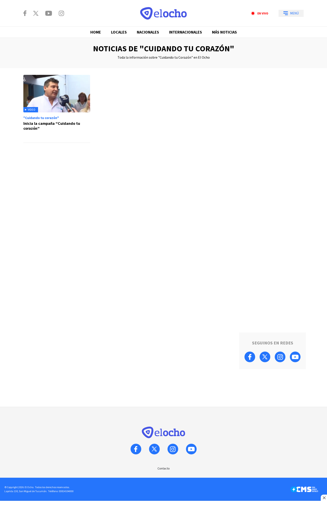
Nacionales (148, 32)
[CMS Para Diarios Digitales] (304, 489)
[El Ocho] (163, 13)
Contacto (163, 468)
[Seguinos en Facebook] (24, 13)
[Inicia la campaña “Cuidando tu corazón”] (56, 109)
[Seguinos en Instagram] (61, 13)
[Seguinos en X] (35, 13)
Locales (119, 32)
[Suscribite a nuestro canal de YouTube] (48, 13)
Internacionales (185, 32)
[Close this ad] (324, 498)
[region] (128, 164)
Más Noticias (224, 32)
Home (95, 32)
